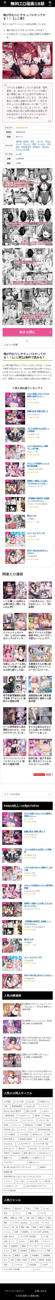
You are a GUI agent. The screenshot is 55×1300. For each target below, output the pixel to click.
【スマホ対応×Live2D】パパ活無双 (38, 430)
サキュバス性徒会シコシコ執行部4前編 (38, 464)
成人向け (45, 147)
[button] (49, 794)
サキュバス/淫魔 (22, 149)
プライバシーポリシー (14, 1291)
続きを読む (28, 332)
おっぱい (41, 144)
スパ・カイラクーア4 (36, 533)
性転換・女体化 (22, 141)
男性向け (36, 147)
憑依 (34, 144)
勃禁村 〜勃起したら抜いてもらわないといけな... (37, 482)
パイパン (39, 141)
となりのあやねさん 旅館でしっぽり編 (37, 447)
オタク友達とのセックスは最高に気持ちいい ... (38, 395)
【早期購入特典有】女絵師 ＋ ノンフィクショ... (38, 499)
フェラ (18, 144)
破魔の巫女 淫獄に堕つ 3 (37, 411)
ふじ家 (18, 154)
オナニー (27, 144)
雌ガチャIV (31, 516)
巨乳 (32, 141)
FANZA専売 (26, 147)
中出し (48, 141)
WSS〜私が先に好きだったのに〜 (37, 551)
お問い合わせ (41, 1291)
